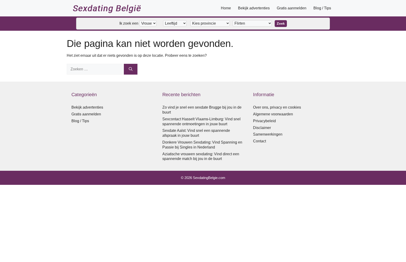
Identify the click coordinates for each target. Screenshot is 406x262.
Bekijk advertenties (254, 8)
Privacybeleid (264, 121)
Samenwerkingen (267, 134)
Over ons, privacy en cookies (277, 107)
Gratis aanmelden (291, 8)
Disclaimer (262, 128)
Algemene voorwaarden (273, 114)
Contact (259, 141)
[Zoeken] (130, 69)
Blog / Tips (322, 8)
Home (226, 8)
